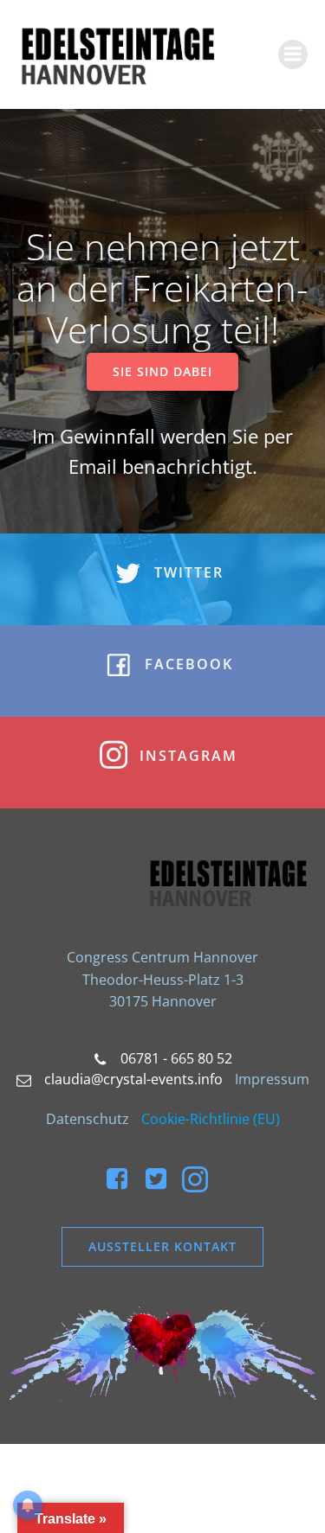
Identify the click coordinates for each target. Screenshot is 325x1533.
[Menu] (293, 54)
